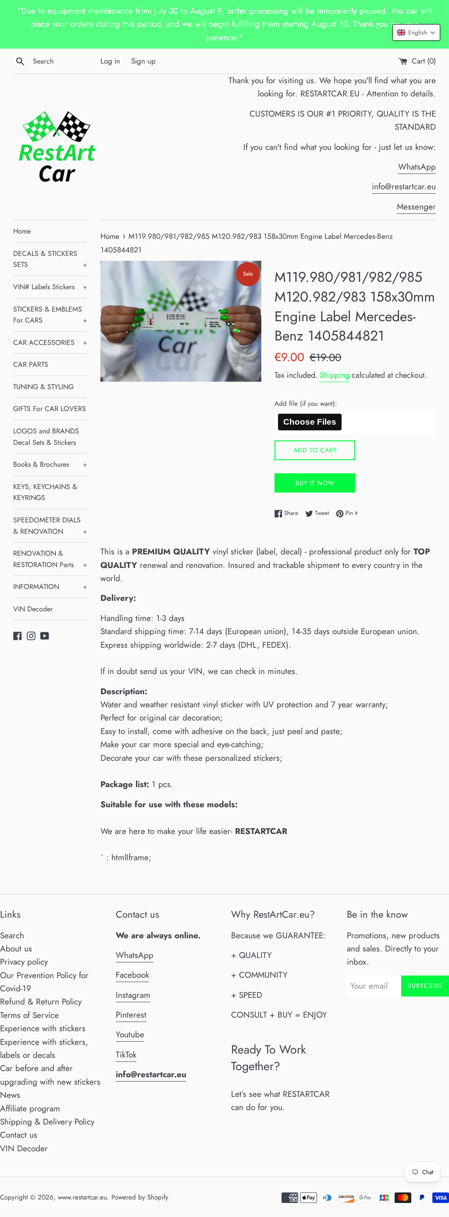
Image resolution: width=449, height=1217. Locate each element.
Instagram (133, 995)
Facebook (132, 975)
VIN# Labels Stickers (50, 287)
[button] (416, 32)
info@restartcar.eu (404, 186)
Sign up (143, 61)
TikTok (126, 1055)
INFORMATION (50, 587)
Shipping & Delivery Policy (47, 1122)
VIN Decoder (33, 609)
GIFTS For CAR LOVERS (49, 409)
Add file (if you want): (305, 403)
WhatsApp (417, 167)
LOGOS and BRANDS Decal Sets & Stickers (46, 436)
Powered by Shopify (139, 1197)
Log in (110, 61)
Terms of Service (29, 1015)
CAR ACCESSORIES (50, 342)
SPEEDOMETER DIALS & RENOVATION (50, 525)
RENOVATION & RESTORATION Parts (50, 559)
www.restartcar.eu (82, 1197)
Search (12, 935)
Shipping (334, 375)
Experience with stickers (43, 1028)
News (10, 1095)
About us (16, 948)
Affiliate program (30, 1108)
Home (22, 231)
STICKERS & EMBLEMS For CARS (50, 315)
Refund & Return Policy (41, 1002)
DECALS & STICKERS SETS (50, 259)
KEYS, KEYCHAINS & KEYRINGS (45, 492)
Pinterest (131, 1015)
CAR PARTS (30, 364)
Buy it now (315, 483)
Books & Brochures (50, 464)
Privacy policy (24, 962)
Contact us (18, 1135)
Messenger (416, 207)
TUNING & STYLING (43, 387)
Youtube (130, 1034)
